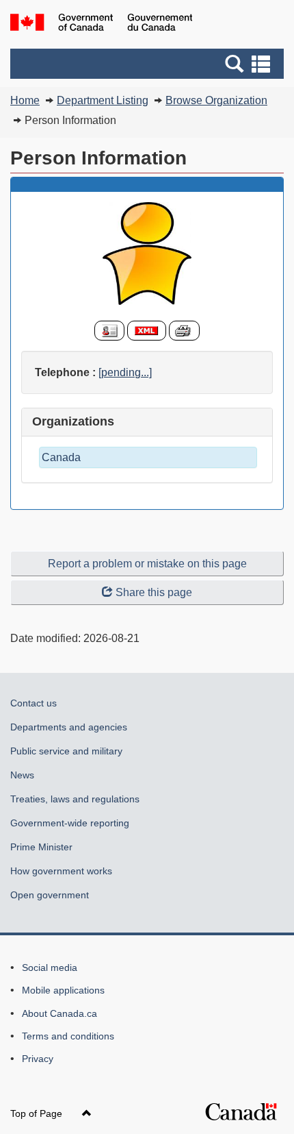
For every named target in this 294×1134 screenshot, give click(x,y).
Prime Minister (41, 846)
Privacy (37, 1058)
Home (25, 100)
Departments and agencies (68, 727)
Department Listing (102, 100)
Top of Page (37, 1113)
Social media (49, 967)
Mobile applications (63, 990)
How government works (61, 870)
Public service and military (66, 750)
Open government (49, 894)
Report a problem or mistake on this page (147, 563)
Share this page (154, 592)
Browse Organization (216, 100)
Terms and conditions (68, 1036)
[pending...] (125, 372)
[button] (149, 64)
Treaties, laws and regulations (74, 798)
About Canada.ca (59, 1013)
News (22, 774)
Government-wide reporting (69, 822)
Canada (61, 457)
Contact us (33, 703)
